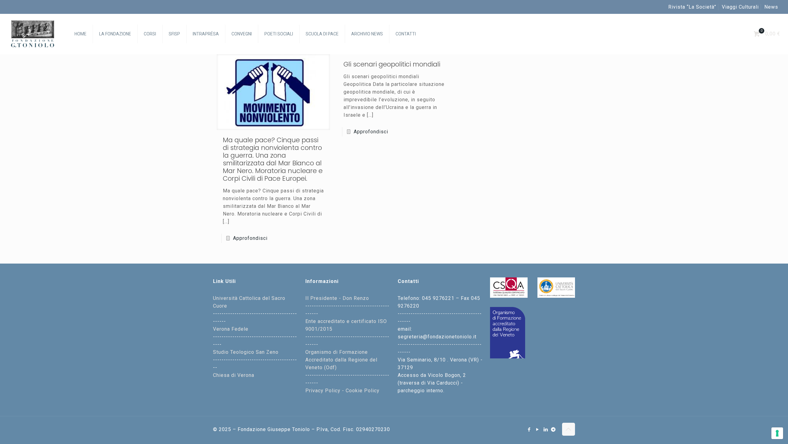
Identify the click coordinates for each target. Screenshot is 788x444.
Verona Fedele (230, 329)
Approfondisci (250, 238)
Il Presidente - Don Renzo (337, 298)
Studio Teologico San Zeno (246, 352)
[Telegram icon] (553, 429)
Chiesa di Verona (233, 375)
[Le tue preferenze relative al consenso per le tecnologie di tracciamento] (777, 433)
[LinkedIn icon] (546, 429)
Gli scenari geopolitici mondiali (392, 64)
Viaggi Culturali (740, 7)
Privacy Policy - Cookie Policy (342, 391)
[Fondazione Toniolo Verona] (32, 34)
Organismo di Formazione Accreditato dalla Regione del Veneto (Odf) (341, 359)
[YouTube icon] (537, 429)
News (771, 7)
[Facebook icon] (529, 429)
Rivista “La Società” (692, 7)
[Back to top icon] (568, 429)
